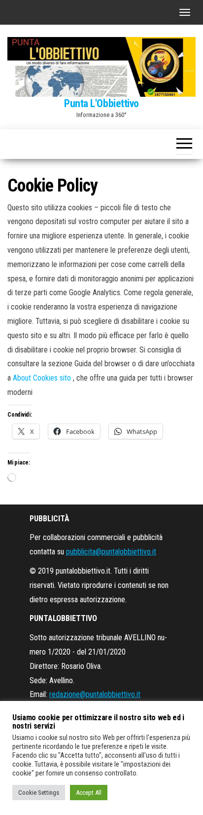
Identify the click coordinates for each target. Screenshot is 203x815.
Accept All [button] (89, 792)
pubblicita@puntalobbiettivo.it (111, 551)
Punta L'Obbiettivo (101, 103)
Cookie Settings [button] (38, 792)
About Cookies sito (43, 378)
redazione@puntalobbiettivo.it (94, 694)
